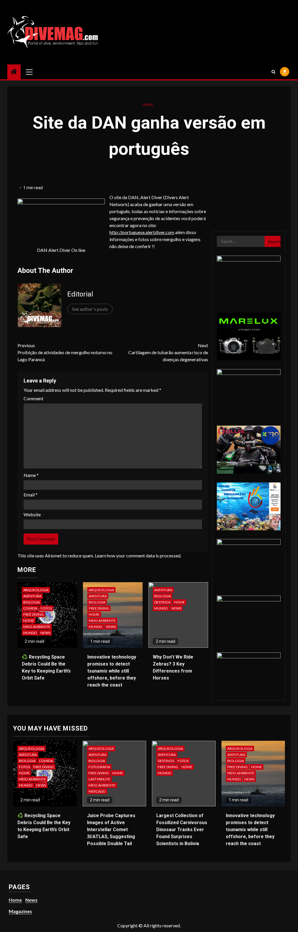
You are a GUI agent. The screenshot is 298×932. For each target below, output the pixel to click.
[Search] (273, 71)
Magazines (20, 911)
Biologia (31, 602)
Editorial (80, 294)
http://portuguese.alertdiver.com (141, 232)
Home (28, 620)
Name (31, 475)
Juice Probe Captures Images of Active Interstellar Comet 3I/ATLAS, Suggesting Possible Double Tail (111, 829)
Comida (30, 608)
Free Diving (33, 614)
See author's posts (90, 309)
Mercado (97, 791)
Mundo (30, 633)
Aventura (32, 596)
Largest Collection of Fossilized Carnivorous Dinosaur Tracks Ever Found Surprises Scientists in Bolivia (181, 829)
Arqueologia (36, 590)
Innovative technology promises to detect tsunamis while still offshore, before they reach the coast (111, 671)
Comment (33, 398)
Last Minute (99, 779)
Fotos (46, 608)
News (148, 104)
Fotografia (99, 767)
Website (32, 514)
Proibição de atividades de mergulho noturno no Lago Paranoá (64, 352)
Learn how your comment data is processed (137, 555)
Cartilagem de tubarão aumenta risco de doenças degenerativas (168, 352)
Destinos (162, 602)
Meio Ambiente (36, 626)
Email (31, 494)
